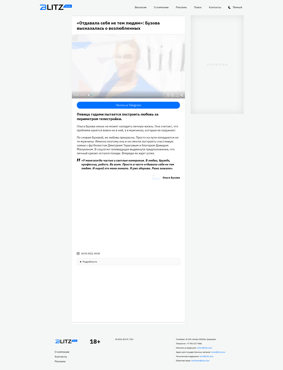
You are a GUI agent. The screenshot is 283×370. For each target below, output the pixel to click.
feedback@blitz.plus (200, 360)
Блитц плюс (55, 7)
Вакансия (141, 7)
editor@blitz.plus (204, 348)
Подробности (90, 261)
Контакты (215, 7)
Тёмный (237, 7)
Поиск (198, 7)
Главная (66, 341)
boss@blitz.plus (218, 352)
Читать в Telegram (128, 105)
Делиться (181, 95)
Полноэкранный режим (177, 95)
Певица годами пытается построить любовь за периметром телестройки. (118, 116)
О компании (161, 7)
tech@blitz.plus (206, 356)
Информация (172, 95)
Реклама (181, 7)
